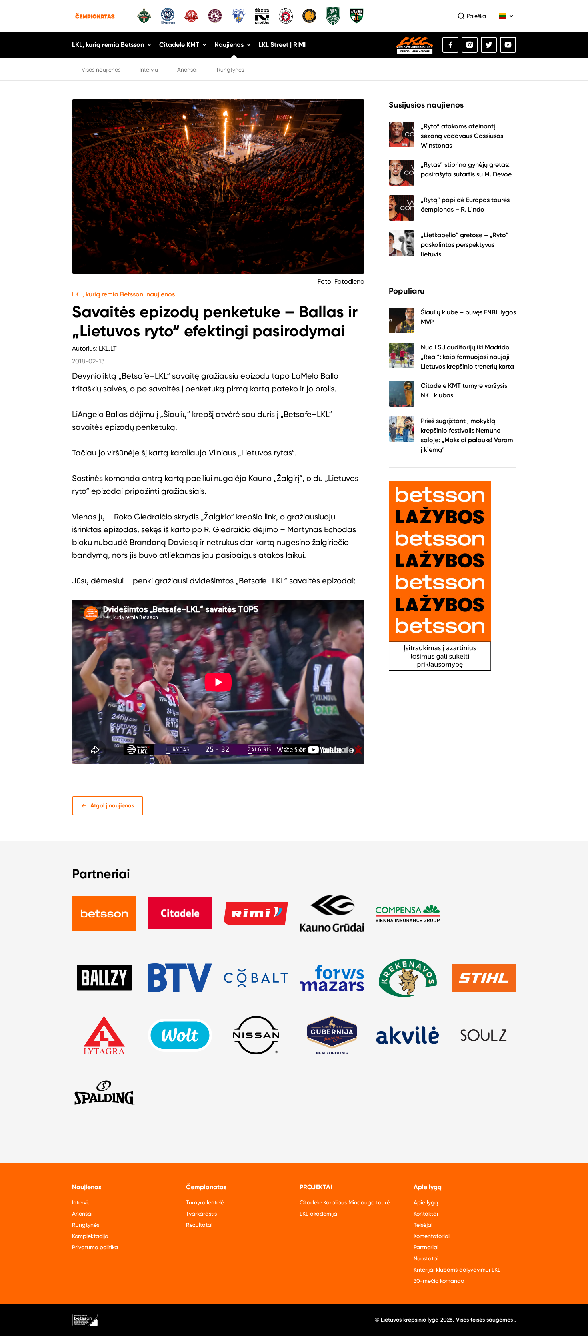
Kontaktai (426, 1213)
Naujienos (229, 44)
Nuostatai (426, 1258)
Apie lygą (426, 1202)
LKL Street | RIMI (282, 44)
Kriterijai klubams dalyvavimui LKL (457, 1269)
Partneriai (426, 1247)
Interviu (149, 69)
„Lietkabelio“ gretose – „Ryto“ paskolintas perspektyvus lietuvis (464, 244)
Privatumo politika (95, 1247)
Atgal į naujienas (112, 805)
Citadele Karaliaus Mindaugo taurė (345, 1202)
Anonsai (187, 69)
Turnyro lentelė (205, 1202)
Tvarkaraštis (201, 1213)
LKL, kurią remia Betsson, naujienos (123, 294)
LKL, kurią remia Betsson (108, 44)
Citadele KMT (179, 44)
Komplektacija (90, 1236)
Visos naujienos (101, 69)
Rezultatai (199, 1225)
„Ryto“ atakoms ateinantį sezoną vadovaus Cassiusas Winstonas (462, 135)
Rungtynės (230, 69)
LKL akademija (318, 1213)
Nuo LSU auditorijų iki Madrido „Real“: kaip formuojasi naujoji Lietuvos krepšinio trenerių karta (467, 356)
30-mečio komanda (439, 1281)
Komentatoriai (432, 1236)
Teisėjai (423, 1225)
